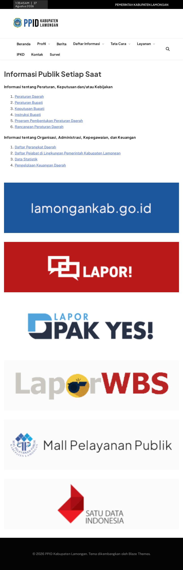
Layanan (144, 43)
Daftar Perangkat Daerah (35, 147)
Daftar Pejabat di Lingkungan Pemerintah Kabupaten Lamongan (68, 153)
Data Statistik (26, 159)
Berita (62, 44)
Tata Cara (118, 43)
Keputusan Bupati (29, 109)
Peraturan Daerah (29, 96)
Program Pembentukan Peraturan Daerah (49, 121)
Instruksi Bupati (28, 115)
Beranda (24, 44)
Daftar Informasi (86, 43)
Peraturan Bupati (29, 102)
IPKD (21, 54)
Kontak (37, 54)
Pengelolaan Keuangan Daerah (40, 165)
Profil (41, 43)
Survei (55, 54)
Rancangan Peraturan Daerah (39, 127)
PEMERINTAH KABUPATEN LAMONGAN (141, 4)
